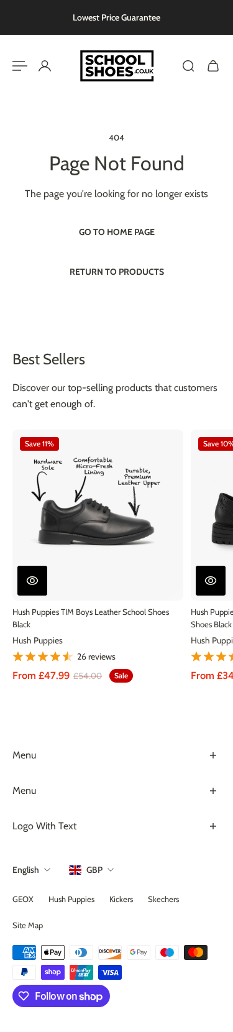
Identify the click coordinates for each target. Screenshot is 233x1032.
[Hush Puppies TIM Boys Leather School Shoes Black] (97, 515)
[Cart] (213, 66)
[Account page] (44, 66)
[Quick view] (32, 581)
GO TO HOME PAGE (117, 231)
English (25, 869)
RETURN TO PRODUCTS (117, 271)
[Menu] (19, 66)
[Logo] (117, 66)
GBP (94, 869)
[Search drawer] (188, 66)
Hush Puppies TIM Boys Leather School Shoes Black (90, 618)
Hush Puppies (37, 640)
